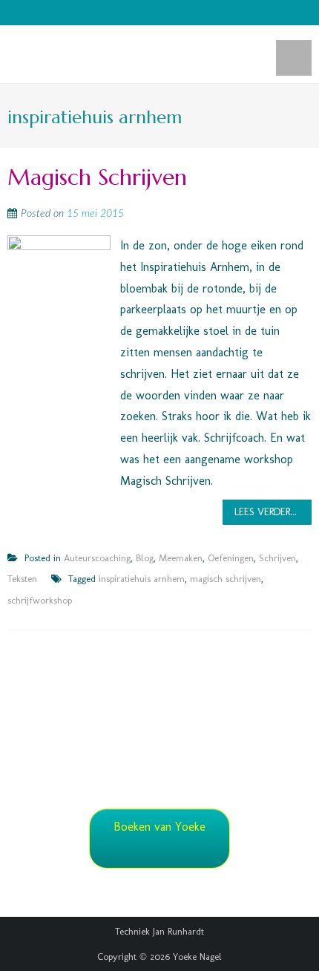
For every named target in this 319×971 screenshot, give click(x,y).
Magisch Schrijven (97, 177)
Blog (145, 557)
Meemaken (181, 557)
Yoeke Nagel (197, 956)
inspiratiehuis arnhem (142, 578)
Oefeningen (231, 557)
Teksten (22, 578)
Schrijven (277, 557)
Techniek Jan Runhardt (159, 931)
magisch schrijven (225, 578)
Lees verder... (265, 512)
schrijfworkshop (39, 600)
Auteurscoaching (97, 557)
